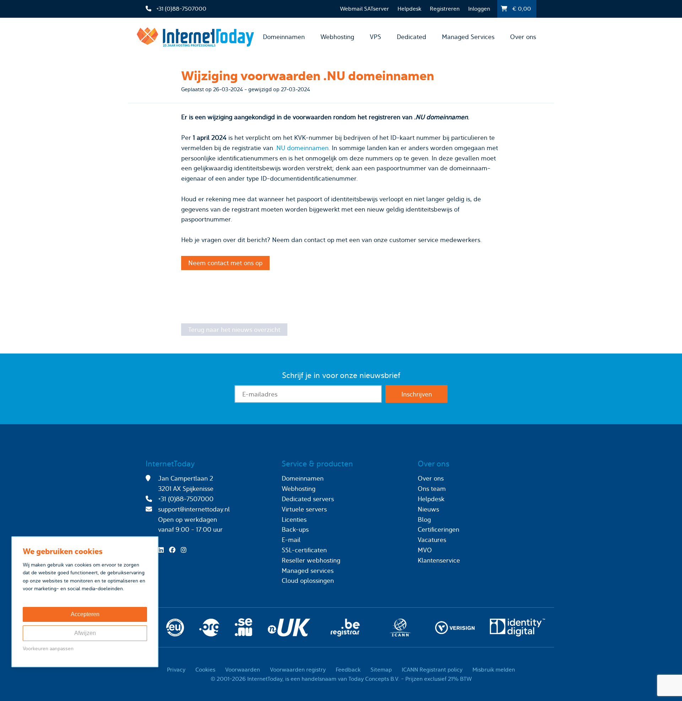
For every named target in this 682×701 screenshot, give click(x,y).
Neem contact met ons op (225, 263)
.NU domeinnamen (302, 148)
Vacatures (432, 540)
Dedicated (411, 37)
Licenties (294, 519)
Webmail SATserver (364, 8)
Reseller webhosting (311, 560)
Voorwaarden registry (298, 669)
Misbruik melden (493, 669)
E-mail (291, 540)
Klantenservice (439, 560)
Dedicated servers (308, 499)
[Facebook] (174, 550)
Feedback (348, 669)
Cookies (205, 669)
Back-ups (295, 529)
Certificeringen (438, 529)
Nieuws (428, 509)
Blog (424, 519)
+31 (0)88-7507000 (185, 499)
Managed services (308, 570)
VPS (375, 37)
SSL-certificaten (304, 550)
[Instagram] (185, 550)
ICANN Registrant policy (432, 669)
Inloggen (479, 8)
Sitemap (381, 669)
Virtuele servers (304, 509)
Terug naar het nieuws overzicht (234, 329)
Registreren (445, 8)
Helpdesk (409, 8)
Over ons (523, 37)
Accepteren (85, 614)
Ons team (432, 488)
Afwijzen (85, 633)
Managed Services (468, 37)
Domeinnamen (284, 37)
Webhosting (337, 37)
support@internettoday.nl (194, 509)
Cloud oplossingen (308, 580)
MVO (425, 550)
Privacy (176, 669)
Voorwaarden (242, 669)
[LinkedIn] (162, 550)
